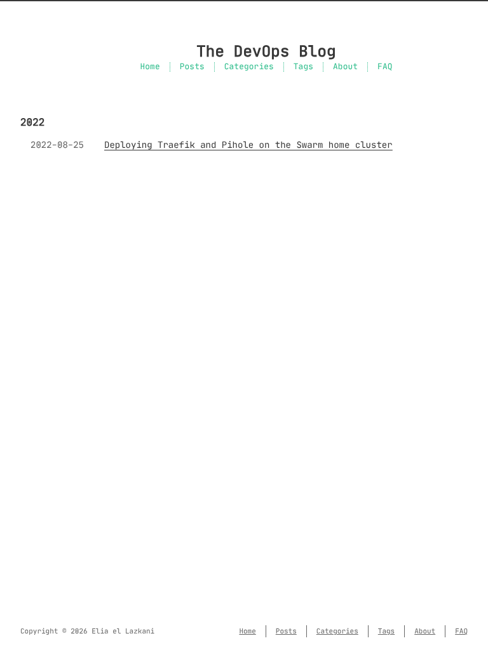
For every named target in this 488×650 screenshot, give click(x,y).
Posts (192, 67)
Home (149, 67)
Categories (249, 67)
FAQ (384, 67)
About (345, 67)
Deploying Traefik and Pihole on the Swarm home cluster (248, 144)
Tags (303, 67)
